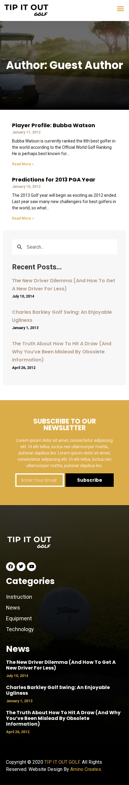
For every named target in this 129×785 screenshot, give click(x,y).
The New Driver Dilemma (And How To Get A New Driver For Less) (61, 665)
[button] (120, 8)
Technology (20, 629)
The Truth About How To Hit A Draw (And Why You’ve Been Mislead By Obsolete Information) (61, 351)
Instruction (19, 597)
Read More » (23, 164)
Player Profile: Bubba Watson (53, 125)
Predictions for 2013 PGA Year (53, 179)
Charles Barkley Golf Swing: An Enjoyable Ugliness (58, 690)
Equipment (19, 618)
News (13, 607)
